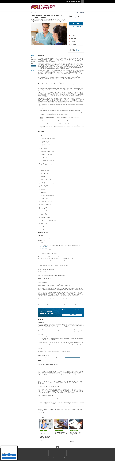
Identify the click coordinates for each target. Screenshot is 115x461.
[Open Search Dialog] (82, 1)
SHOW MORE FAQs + (41, 412)
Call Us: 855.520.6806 (80, 12)
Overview (32, 55)
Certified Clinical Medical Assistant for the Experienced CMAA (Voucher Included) (61, 433)
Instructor (33, 61)
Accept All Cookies (9, 455)
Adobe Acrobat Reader (43, 248)
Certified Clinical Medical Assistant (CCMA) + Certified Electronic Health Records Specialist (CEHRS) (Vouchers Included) (45, 436)
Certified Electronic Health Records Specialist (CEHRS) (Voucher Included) (75, 433)
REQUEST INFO (79, 50)
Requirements (33, 59)
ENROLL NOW (76, 23)
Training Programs (36, 12)
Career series (73, 30)
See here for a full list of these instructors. (72, 357)
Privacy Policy (59, 458)
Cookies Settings (9, 457)
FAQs (32, 63)
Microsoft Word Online (43, 246)
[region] (9, 453)
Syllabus (32, 57)
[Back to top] (57, 450)
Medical (41, 12)
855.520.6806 (33, 70)
